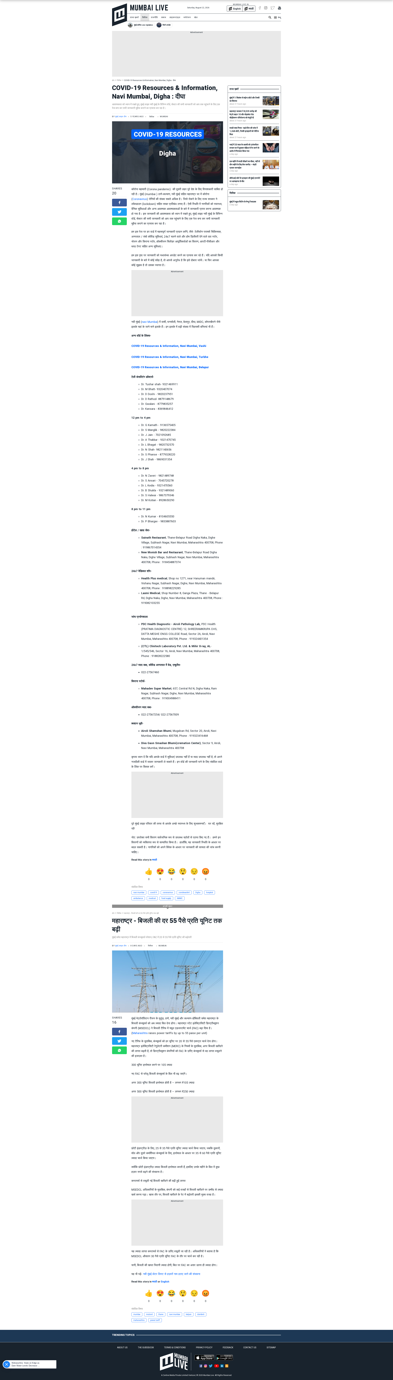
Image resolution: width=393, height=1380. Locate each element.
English (165, 1281)
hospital (209, 892)
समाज (163, 17)
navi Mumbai (149, 321)
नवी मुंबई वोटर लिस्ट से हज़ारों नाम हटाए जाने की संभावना (171, 1274)
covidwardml (184, 892)
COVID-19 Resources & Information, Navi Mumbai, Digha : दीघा (150, 80)
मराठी (154, 859)
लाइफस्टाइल (174, 17)
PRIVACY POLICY (204, 1347)
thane (160, 1314)
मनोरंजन (187, 17)
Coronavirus (139, 199)
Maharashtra (140, 1033)
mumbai (136, 1314)
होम (113, 80)
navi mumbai (138, 892)
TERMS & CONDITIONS (175, 1347)
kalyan (188, 1314)
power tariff (155, 1320)
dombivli (200, 1314)
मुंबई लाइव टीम (120, 116)
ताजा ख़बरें (134, 17)
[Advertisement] (196, 55)
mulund (149, 1314)
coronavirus (168, 892)
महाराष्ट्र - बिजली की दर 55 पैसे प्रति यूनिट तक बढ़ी (141, 913)
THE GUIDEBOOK (146, 1347)
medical (152, 898)
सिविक (145, 17)
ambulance (138, 898)
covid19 (153, 892)
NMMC (180, 898)
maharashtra (138, 1320)
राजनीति (154, 17)
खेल (196, 17)
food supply (166, 898)
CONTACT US (249, 1347)
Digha (197, 892)
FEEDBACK (228, 1347)
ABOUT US (122, 1347)
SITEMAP (271, 1347)
